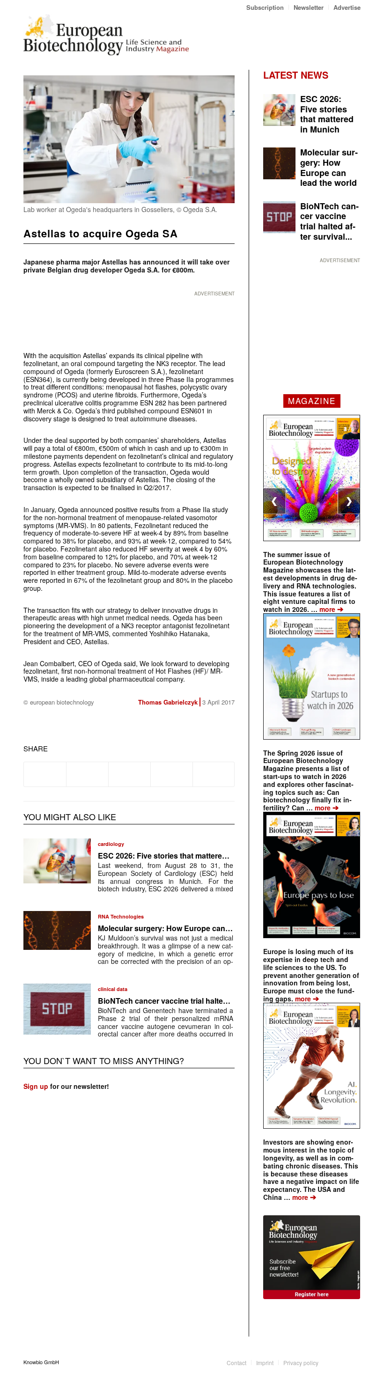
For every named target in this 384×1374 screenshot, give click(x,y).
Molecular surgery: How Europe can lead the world (187, 928)
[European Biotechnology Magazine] (106, 35)
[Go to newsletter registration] (311, 1257)
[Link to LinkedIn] (339, 1362)
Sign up (35, 1086)
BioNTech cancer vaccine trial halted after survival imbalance (206, 1000)
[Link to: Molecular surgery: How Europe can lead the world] (57, 930)
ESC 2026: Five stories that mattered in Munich (180, 855)
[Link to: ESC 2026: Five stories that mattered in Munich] (57, 860)
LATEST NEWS (295, 74)
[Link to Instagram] (354, 1362)
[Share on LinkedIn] (171, 774)
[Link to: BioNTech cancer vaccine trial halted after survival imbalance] (57, 1009)
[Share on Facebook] (45, 774)
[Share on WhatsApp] (129, 774)
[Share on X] (87, 774)
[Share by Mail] (214, 774)
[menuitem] (265, 7)
